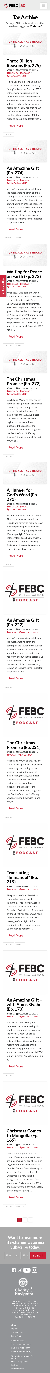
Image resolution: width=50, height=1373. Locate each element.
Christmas (8, 134)
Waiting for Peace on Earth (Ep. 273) (24, 274)
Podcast (25, 73)
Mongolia (20, 1206)
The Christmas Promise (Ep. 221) (24, 745)
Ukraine (19, 345)
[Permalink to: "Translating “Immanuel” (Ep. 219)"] (25, 845)
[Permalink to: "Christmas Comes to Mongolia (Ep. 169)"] (25, 1103)
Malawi (18, 238)
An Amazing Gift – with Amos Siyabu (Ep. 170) (24, 1004)
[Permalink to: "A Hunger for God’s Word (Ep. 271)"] (25, 473)
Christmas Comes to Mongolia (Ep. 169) (24, 1135)
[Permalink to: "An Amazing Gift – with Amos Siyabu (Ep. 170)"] (25, 972)
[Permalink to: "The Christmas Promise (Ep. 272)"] (25, 362)
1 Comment (28, 755)
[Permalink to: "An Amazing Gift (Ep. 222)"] (25, 592)
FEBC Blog (13, 73)
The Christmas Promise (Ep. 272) (24, 381)
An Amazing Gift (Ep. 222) (23, 622)
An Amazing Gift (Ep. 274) (23, 170)
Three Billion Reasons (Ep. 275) (24, 63)
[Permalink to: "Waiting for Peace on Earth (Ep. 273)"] (25, 255)
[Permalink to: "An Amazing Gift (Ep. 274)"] (25, 151)
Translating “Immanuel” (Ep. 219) (22, 877)
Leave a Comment (18, 76)
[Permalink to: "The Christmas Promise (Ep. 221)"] (25, 715)
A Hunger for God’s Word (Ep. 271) (22, 494)
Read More (15, 125)
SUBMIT (38, 1255)
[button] (43, 6)
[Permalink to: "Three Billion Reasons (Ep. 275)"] (25, 44)
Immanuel (20, 944)
